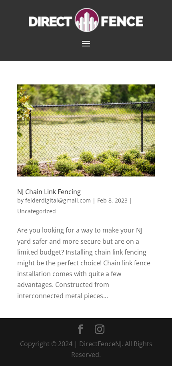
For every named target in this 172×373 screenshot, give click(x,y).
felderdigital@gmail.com (58, 200)
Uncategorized (36, 211)
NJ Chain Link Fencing (49, 191)
